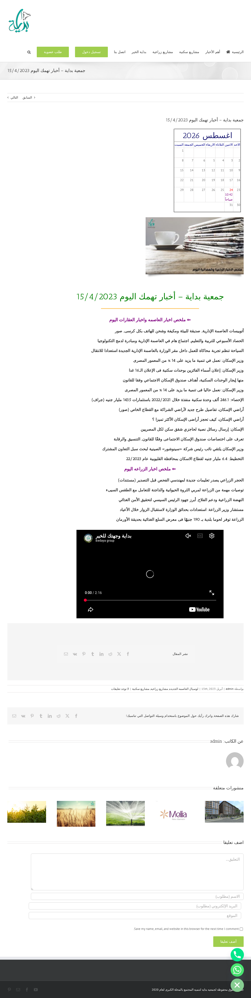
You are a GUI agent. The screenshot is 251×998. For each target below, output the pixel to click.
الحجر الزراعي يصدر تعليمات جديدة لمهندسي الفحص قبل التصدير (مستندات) (181, 480)
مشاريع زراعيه (159, 689)
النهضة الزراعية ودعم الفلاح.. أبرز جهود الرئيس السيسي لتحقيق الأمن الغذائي (181, 499)
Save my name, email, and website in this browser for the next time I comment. (186, 929)
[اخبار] (195, 219)
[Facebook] (128, 654)
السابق (27, 97)
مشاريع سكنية (140, 689)
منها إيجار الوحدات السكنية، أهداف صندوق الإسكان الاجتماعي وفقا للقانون (183, 380)
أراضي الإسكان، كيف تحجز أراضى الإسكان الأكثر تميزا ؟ (198, 419)
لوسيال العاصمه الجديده (183, 689)
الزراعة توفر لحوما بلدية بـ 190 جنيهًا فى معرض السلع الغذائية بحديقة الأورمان (180, 519)
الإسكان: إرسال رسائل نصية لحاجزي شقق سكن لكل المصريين (192, 429)
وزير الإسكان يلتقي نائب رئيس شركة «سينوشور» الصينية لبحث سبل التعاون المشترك (173, 449)
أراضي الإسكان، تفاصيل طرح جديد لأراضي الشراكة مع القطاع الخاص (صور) (181, 409)
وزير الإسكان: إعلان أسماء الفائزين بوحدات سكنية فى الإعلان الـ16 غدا (186, 370)
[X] (119, 654)
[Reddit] (110, 654)
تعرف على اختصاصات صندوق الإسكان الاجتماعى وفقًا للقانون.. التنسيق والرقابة (179, 439)
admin (230, 689)
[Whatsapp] (237, 970)
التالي (14, 97)
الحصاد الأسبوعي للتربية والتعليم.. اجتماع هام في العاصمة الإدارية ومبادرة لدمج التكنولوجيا (171, 340)
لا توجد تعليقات (120, 689)
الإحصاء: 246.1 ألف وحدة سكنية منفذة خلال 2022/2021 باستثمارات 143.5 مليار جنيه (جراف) (168, 399)
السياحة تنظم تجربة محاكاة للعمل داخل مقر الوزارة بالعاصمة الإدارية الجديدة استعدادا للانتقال (167, 350)
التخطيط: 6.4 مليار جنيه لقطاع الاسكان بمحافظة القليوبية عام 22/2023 (185, 458)
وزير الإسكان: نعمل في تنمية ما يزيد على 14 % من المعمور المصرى (188, 360)
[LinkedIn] (101, 654)
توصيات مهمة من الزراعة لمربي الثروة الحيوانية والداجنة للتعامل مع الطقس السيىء (175, 490)
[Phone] (237, 954)
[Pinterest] (83, 654)
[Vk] (74, 654)
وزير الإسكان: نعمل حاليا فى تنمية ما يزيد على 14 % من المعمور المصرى (184, 390)
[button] (29, 51)
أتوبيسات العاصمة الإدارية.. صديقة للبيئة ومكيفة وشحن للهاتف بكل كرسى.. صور (179, 331)
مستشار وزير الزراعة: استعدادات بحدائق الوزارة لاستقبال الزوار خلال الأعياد (182, 509)
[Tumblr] (92, 654)
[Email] (66, 654)
